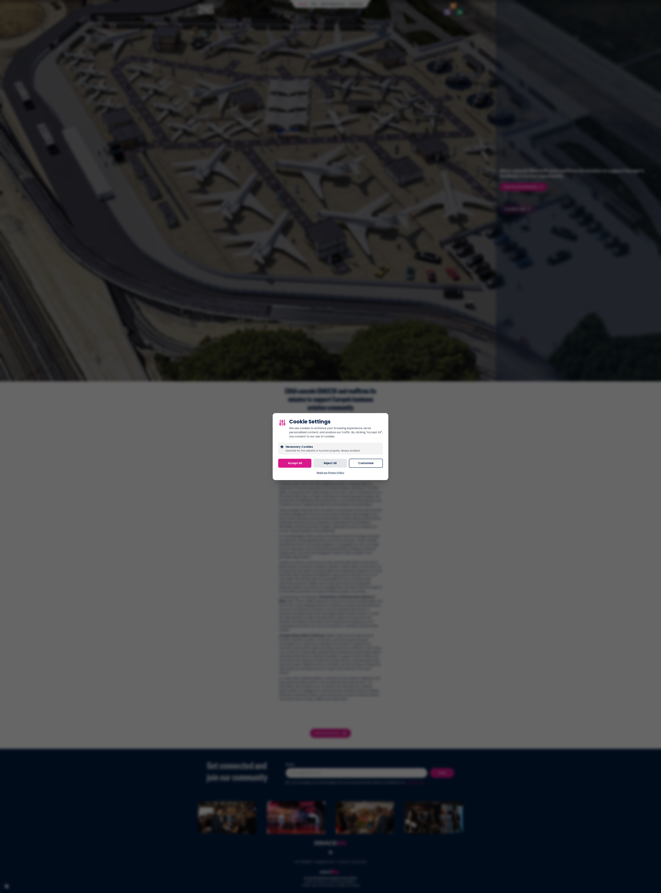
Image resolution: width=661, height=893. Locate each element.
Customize (366, 463)
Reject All (330, 463)
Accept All (295, 463)
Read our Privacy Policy (330, 472)
